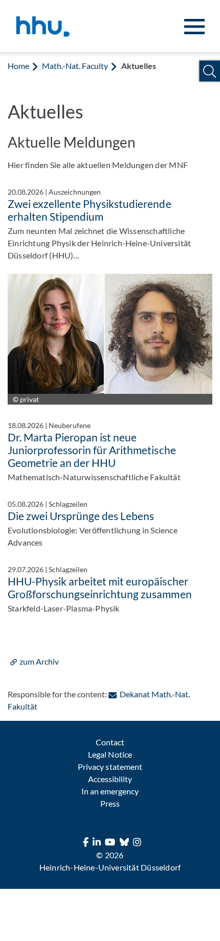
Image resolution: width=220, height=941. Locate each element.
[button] (209, 71)
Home (18, 65)
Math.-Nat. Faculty (75, 65)
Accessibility (110, 779)
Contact (110, 742)
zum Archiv (39, 661)
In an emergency (110, 791)
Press (110, 803)
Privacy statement (110, 766)
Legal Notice (109, 754)
